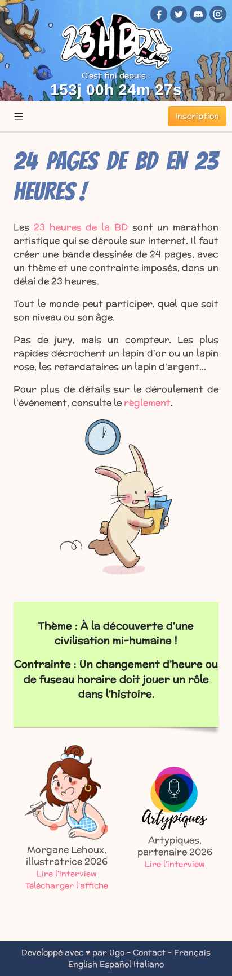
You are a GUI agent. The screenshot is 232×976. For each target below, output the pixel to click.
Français (192, 952)
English (82, 964)
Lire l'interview (67, 873)
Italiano (148, 964)
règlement (147, 402)
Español (115, 964)
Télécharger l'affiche (66, 885)
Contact (149, 952)
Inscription (197, 116)
